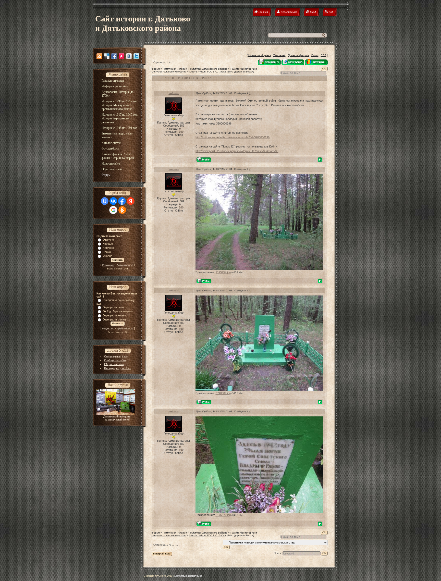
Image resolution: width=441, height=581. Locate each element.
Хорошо (108, 243)
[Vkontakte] (129, 56)
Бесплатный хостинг (185, 575)
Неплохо (108, 247)
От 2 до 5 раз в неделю (117, 311)
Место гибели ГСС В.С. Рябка (207, 71)
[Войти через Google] (113, 210)
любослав (173, 93)
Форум (156, 68)
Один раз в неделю (115, 315)
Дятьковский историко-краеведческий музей (117, 418)
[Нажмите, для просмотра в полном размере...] (259, 268)
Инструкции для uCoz (117, 367)
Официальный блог (116, 356)
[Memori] (121, 56)
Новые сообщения (259, 55)
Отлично (108, 239)
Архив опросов (125, 265)
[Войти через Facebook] (122, 201)
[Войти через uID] (104, 201)
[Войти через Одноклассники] (122, 210)
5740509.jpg (223, 393)
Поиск (314, 55)
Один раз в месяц (114, 319)
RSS (323, 55)
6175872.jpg (223, 514)
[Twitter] (136, 56)
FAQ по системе (114, 364)
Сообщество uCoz (115, 360)
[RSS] (99, 56)
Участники (279, 55)
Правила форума (298, 55)
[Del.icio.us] (106, 56)
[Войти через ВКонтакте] (113, 201)
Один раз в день (113, 307)
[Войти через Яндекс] (130, 201)
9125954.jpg (223, 272)
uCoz (199, 575)
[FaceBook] (114, 56)
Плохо (107, 251)
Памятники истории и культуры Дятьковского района (195, 68)
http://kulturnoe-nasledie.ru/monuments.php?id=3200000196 (232, 137)
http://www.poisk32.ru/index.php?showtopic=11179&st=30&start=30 (236, 151)
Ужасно (107, 255)
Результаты (108, 265)
